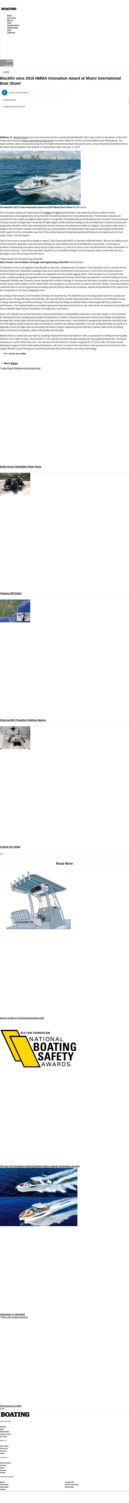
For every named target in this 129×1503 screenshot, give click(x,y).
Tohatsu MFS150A (11, 593)
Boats (9, 15)
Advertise (11, 32)
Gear (9, 23)
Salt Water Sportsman (71, 1484)
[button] (64, 112)
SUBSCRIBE (10, 61)
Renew (2, 1429)
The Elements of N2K (10, 1406)
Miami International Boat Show (38, 140)
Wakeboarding (69, 1487)
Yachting (2, 1489)
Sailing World (4, 1484)
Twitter (2, 1467)
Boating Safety (13, 25)
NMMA (47, 212)
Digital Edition (4, 1431)
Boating (2, 1482)
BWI (58, 212)
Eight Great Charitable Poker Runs (20, 466)
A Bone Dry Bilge (10, 846)
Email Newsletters (5, 1463)
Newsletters (12, 28)
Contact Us (3, 1451)
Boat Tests (11, 18)
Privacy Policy (4, 1446)
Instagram (3, 1470)
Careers (2, 1453)
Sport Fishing (4, 1487)
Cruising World (69, 1482)
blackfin (12, 353)
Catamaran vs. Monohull (12, 1314)
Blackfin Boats (21, 137)
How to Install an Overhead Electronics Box (22, 1018)
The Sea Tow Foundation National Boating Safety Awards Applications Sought (39, 1166)
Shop (9, 30)
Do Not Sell (3, 1436)
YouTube (2, 1472)
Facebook (3, 1465)
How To (10, 20)
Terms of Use (4, 1448)
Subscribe (3, 1426)
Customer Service (5, 1434)
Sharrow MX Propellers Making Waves (23, 720)
